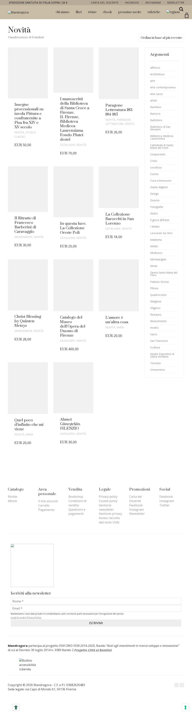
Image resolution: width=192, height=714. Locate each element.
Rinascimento (158, 321)
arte (152, 81)
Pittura (154, 288)
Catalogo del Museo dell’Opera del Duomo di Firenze (72, 326)
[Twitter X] (182, 685)
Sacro (153, 334)
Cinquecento (157, 154)
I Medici (155, 226)
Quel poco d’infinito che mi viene (29, 425)
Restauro (155, 314)
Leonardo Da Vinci (161, 233)
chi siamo (62, 12)
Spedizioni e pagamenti (76, 511)
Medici (154, 246)
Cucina (154, 174)
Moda (153, 266)
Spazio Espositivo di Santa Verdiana (162, 355)
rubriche (154, 12)
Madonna (156, 239)
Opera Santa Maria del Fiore (163, 274)
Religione (155, 301)
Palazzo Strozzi (159, 281)
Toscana (155, 363)
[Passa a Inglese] (173, 12)
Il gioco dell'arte (159, 220)
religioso (155, 308)
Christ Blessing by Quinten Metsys (27, 321)
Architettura (157, 74)
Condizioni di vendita (77, 503)
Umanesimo (157, 369)
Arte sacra (156, 94)
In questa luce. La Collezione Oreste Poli (73, 228)
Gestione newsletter (106, 507)
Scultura (155, 347)
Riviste (129, 124)
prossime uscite (129, 12)
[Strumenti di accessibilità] (16, 707)
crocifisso (156, 167)
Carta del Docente (104, 2)
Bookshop (75, 497)
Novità (19, 132)
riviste (92, 12)
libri (79, 12)
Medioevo (156, 253)
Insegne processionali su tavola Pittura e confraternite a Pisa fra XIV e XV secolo (29, 116)
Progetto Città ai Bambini (93, 650)
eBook (12, 501)
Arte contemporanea (163, 87)
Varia (120, 327)
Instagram (153, 2)
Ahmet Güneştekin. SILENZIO (70, 424)
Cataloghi (67, 145)
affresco (155, 67)
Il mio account (48, 501)
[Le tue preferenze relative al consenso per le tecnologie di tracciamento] (185, 707)
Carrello (44, 505)
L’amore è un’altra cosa (116, 320)
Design (154, 193)
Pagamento (46, 510)
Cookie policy (108, 501)
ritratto (154, 327)
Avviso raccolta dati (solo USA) (109, 520)
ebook (107, 12)
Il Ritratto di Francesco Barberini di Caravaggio (25, 225)
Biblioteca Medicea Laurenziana (161, 137)
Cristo (153, 161)
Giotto (154, 213)
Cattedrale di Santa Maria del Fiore (161, 146)
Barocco (155, 113)
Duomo (155, 200)
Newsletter (175, 2)
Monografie (23, 237)
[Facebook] (176, 685)
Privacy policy (108, 497)
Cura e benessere (160, 180)
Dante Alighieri (159, 187)
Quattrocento (158, 295)
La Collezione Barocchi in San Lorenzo (119, 219)
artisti (153, 100)
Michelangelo (158, 259)
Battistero (156, 120)
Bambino (155, 107)
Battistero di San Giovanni (160, 128)
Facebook (132, 2)
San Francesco (159, 341)
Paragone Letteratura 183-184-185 (119, 110)
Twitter (164, 505)
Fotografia (156, 207)
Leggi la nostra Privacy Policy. (26, 617)
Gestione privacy (110, 514)
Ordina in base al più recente (161, 38)
